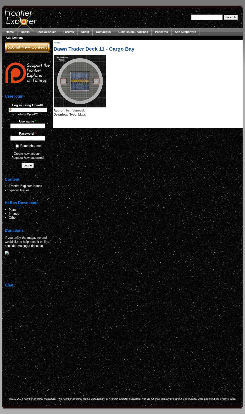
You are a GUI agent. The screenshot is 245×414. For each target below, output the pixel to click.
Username (27, 121)
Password (27, 133)
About (85, 32)
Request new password (27, 157)
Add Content (14, 37)
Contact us (103, 32)
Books (25, 32)
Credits (224, 398)
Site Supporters (185, 32)
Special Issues (46, 32)
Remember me (30, 146)
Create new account (27, 153)
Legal (186, 398)
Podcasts (161, 32)
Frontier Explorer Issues (25, 186)
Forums (68, 32)
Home (10, 32)
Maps (13, 209)
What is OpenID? (28, 114)
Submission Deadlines (133, 32)
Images (14, 213)
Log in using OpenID (27, 105)
